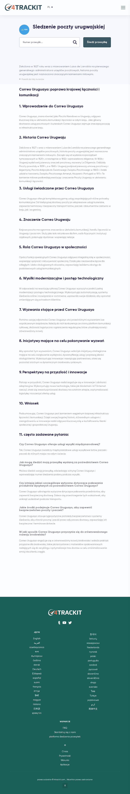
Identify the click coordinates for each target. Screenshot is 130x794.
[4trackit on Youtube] (64, 622)
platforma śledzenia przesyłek (65, 737)
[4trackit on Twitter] (70, 622)
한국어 (93, 634)
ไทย (93, 691)
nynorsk (93, 652)
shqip (93, 683)
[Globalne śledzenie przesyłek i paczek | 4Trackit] (23, 8)
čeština (37, 661)
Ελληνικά (36, 674)
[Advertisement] (58, 57)
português (93, 661)
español (37, 678)
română (93, 665)
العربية (37, 643)
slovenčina (93, 674)
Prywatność (65, 756)
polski (93, 656)
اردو (93, 704)
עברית (37, 691)
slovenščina (93, 678)
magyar (37, 700)
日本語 (37, 709)
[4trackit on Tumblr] (59, 622)
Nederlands (93, 648)
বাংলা (37, 652)
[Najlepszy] (65, 785)
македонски (93, 643)
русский (93, 669)
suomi (37, 682)
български (36, 656)
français (37, 687)
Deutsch (36, 669)
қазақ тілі (36, 713)
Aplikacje (65, 765)
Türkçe (93, 696)
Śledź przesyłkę (97, 42)
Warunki (65, 760)
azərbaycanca (36, 647)
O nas (65, 752)
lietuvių (93, 639)
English (36, 639)
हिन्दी (37, 696)
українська (93, 700)
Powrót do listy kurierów (32, 79)
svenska (93, 687)
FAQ (65, 728)
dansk (37, 665)
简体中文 (93, 709)
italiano (37, 704)
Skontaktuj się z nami (65, 732)
